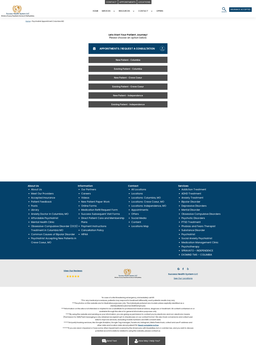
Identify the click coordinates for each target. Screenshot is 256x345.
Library (35, 209)
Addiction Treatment (193, 189)
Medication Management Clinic (199, 242)
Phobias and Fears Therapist (198, 226)
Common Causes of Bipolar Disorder (53, 234)
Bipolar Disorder (190, 201)
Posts (34, 205)
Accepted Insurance (43, 197)
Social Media (138, 218)
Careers (86, 193)
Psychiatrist (188, 234)
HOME (95, 10)
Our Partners (88, 189)
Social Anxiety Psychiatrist (196, 238)
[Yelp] (187, 269)
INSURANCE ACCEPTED (240, 9)
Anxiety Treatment (192, 197)
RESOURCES (124, 10)
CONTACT (143, 10)
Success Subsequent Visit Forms (100, 214)
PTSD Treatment (191, 222)
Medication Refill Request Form (99, 209)
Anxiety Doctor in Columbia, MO (49, 214)
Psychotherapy (190, 246)
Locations (137, 193)
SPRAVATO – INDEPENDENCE (197, 250)
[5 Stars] (73, 276)
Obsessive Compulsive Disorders (201, 214)
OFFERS (159, 10)
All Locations (138, 189)
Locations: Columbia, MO (146, 197)
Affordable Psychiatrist (44, 218)
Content (136, 222)
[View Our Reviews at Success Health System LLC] (128, 273)
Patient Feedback (41, 201)
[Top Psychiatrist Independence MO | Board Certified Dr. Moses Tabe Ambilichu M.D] (22, 11)
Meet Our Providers (42, 193)
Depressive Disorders (194, 205)
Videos (85, 197)
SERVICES (106, 10)
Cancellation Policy (92, 230)
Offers (135, 214)
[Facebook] (183, 269)
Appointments (139, 209)
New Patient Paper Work (95, 201)
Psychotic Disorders (193, 218)
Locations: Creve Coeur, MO (147, 201)
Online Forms (89, 205)
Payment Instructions (93, 226)
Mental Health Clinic (42, 222)
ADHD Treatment (191, 193)
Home (28, 21)
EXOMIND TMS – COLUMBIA (196, 254)
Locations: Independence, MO (148, 205)
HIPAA (84, 234)
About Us (36, 189)
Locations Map (140, 226)
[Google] (178, 269)
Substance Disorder (193, 230)
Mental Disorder (190, 209)
